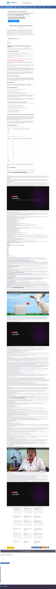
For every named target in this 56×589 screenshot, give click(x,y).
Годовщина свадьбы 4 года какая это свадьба (17, 516)
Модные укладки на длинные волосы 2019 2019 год (27, 3)
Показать (16, 38)
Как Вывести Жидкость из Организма (28, 529)
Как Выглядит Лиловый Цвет (17, 529)
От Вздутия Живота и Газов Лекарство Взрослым (28, 516)
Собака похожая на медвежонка (27, 541)
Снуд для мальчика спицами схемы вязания (38, 541)
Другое (14, 527)
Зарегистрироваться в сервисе (13, 111)
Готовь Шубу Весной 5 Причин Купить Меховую (38, 529)
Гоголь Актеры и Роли (16, 541)
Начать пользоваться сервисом (13, 21)
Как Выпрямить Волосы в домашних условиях (38, 516)
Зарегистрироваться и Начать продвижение (15, 60)
